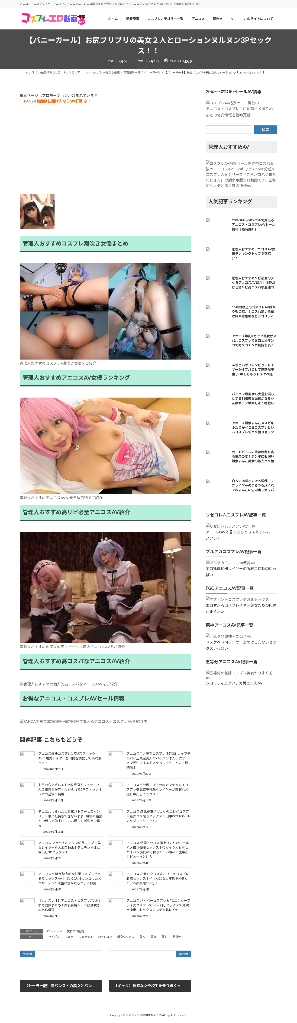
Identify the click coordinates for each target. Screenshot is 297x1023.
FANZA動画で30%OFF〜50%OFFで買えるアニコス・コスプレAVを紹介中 (85, 721)
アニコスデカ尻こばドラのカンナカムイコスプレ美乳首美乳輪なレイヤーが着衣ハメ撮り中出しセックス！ (157, 789)
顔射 (164, 936)
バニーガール (53, 931)
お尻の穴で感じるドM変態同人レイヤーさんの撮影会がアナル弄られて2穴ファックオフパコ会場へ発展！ (70, 789)
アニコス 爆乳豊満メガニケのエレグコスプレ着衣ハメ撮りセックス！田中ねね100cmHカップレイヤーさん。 (158, 816)
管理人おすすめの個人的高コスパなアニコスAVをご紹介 (70, 684)
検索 (265, 129)
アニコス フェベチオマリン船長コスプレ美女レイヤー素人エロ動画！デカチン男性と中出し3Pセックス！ (69, 847)
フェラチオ (86, 936)
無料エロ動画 (75, 931)
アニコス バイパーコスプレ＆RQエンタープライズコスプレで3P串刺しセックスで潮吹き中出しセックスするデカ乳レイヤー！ (158, 905)
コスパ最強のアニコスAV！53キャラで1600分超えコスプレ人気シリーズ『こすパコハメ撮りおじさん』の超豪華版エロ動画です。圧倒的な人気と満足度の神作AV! (241, 174)
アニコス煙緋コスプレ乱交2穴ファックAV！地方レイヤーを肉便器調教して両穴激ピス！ (69, 758)
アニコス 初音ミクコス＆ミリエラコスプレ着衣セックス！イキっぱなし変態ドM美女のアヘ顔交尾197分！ (157, 878)
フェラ (69, 936)
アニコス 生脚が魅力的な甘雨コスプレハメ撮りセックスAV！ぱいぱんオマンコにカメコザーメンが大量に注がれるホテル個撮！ (69, 878)
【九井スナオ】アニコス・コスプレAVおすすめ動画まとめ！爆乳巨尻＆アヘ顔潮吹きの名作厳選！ (69, 905)
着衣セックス (125, 936)
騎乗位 (177, 936)
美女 (153, 936)
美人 (142, 936)
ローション (105, 936)
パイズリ (54, 936)
